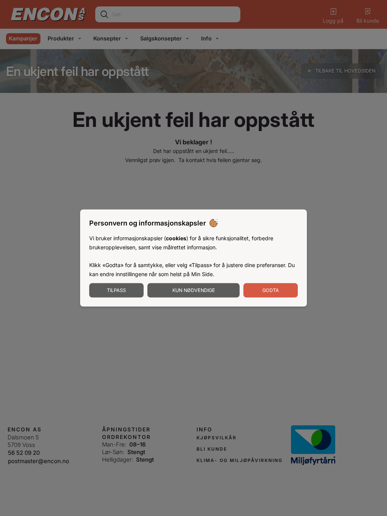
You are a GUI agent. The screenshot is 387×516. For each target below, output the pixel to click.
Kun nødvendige (193, 290)
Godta (270, 290)
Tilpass (116, 290)
